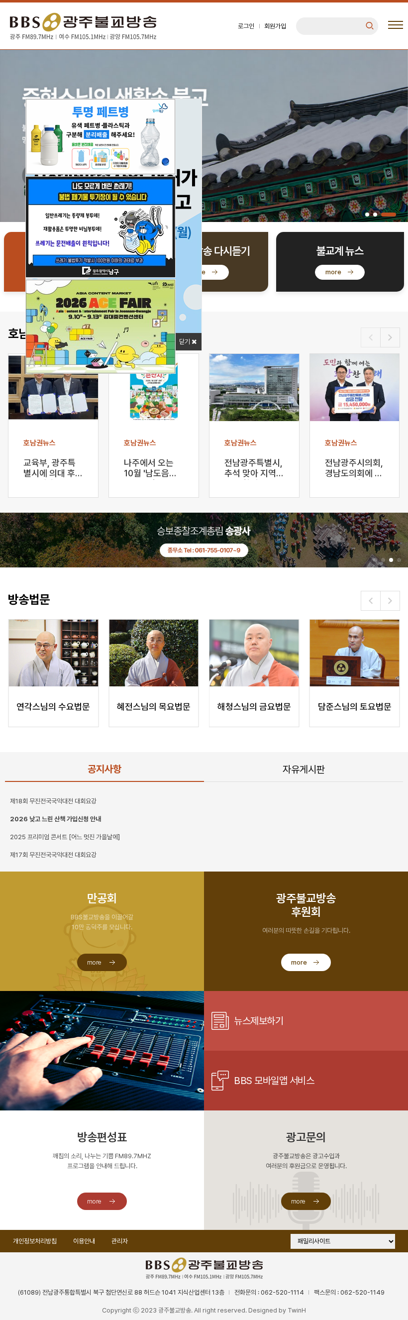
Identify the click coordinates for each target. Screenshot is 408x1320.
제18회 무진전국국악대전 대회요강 (53, 801)
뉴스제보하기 (258, 1021)
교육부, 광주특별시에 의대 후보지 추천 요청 (49, 468)
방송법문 (29, 599)
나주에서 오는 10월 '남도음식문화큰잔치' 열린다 (150, 468)
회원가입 (275, 26)
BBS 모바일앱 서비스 (274, 1081)
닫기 (185, 341)
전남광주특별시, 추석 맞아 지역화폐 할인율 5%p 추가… (253, 468)
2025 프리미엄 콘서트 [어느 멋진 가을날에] (65, 837)
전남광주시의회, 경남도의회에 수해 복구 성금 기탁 (354, 468)
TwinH (297, 1310)
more (197, 272)
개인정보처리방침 (35, 1241)
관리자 (119, 1241)
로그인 (246, 26)
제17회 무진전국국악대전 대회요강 (53, 855)
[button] (367, 215)
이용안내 (84, 1241)
